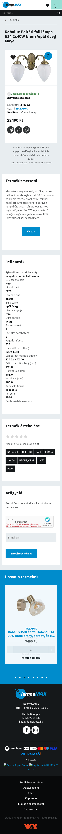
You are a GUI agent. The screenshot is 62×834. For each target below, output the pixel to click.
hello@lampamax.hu (31, 721)
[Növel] (52, 649)
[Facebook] (27, 729)
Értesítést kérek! (21, 553)
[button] (15, 677)
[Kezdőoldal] (12, 4)
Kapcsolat (31, 798)
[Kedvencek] (47, 5)
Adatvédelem (31, 787)
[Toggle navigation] (41, 5)
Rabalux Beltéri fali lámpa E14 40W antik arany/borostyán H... (31, 634)
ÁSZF (31, 793)
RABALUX (22, 108)
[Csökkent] (10, 649)
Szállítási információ (31, 782)
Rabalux (12, 452)
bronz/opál (26, 460)
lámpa (49, 452)
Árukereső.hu (31, 760)
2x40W (11, 460)
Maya (10, 468)
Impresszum (31, 809)
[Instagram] (35, 729)
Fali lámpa (14, 19)
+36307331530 (31, 717)
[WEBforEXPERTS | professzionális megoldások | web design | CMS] (31, 826)
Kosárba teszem (31, 657)
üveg (41, 460)
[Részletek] (31, 605)
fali (38, 452)
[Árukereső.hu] (31, 755)
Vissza (31, 231)
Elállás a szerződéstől (31, 803)
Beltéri (27, 452)
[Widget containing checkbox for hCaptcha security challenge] (30, 522)
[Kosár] (56, 4)
